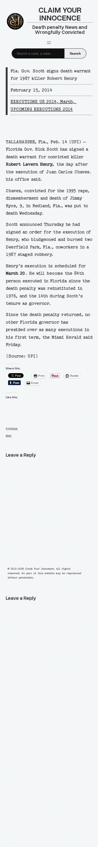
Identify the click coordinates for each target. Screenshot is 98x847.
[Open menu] (49, 43)
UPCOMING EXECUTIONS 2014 (41, 109)
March (66, 101)
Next (9, 435)
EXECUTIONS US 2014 (33, 101)
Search (75, 53)
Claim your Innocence (60, 13)
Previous (12, 428)
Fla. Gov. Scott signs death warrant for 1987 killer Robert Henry (50, 74)
